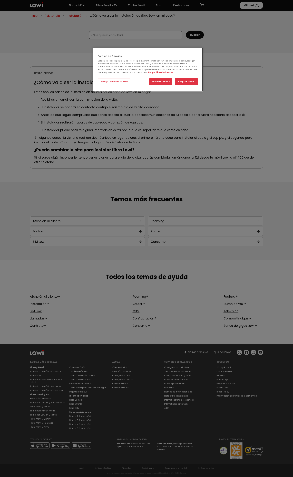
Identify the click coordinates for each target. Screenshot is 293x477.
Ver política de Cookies (160, 72)
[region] (148, 70)
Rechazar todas (161, 81)
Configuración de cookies (114, 81)
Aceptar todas (186, 81)
